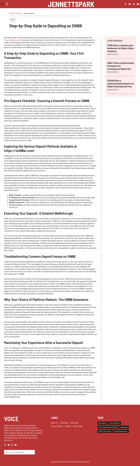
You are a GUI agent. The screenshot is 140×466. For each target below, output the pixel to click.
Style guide (78, 426)
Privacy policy (57, 426)
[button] (7, 4)
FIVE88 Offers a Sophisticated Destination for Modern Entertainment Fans (120, 83)
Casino (13, 19)
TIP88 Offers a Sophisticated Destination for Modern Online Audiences (120, 48)
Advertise (74, 423)
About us (54, 423)
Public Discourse (104, 431)
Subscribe (64, 423)
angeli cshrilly (29, 13)
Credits (68, 426)
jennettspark (71, 4)
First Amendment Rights (108, 427)
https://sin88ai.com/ (12, 40)
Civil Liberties (114, 423)
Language (124, 427)
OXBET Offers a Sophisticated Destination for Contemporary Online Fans (120, 66)
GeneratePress (83, 462)
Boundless (102, 423)
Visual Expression (121, 431)
